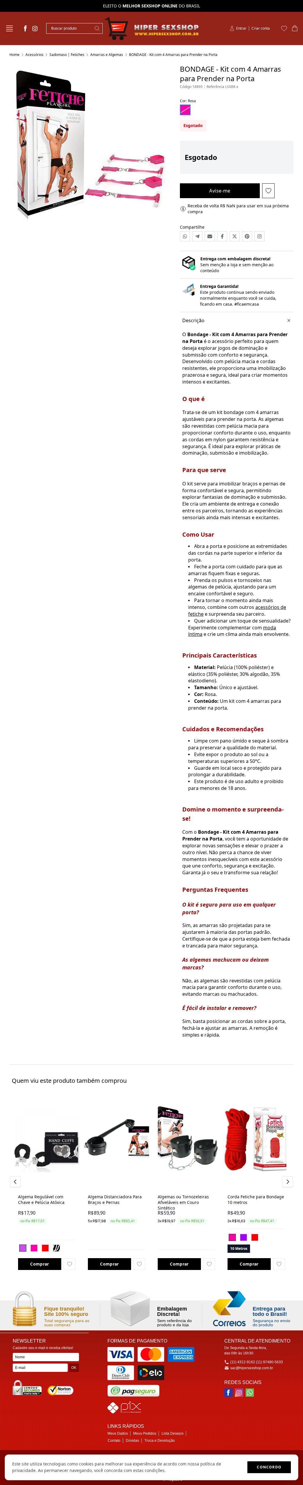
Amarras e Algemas (106, 54)
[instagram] (35, 28)
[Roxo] (243, 1237)
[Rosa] (34, 1248)
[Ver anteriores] (16, 1181)
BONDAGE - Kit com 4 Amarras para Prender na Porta (173, 54)
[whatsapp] (250, 1392)
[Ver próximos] (287, 1181)
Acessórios (34, 54)
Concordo (269, 1467)
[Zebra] (56, 1248)
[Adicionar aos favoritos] (69, 1264)
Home (14, 54)
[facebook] (25, 28)
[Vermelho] (45, 1248)
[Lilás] (23, 1248)
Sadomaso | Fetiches (66, 54)
